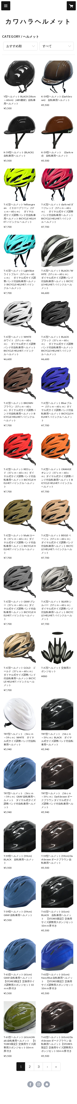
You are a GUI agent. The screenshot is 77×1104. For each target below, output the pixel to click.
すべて (47, 46)
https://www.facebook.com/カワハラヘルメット (30, 1084)
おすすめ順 (14, 46)
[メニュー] (5, 5)
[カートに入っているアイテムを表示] (71, 5)
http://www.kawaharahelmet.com (47, 1084)
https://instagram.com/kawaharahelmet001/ (39, 1084)
